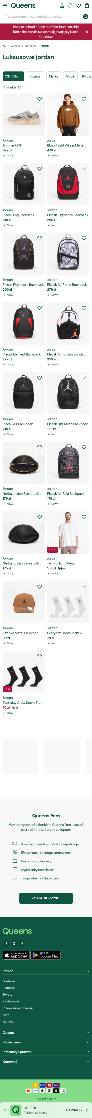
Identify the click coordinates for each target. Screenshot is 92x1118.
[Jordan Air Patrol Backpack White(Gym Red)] (68, 254)
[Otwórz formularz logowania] (62, 5)
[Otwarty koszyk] (86, 5)
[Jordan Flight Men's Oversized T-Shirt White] (68, 532)
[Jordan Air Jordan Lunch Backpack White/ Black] (68, 323)
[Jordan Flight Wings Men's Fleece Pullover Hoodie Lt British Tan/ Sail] (68, 114)
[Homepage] (46, 931)
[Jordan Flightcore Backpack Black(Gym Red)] (68, 184)
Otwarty (74, 1110)
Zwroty (7, 994)
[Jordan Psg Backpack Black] (24, 184)
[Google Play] (45, 955)
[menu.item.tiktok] (22, 943)
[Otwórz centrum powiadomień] (70, 5)
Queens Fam (61, 825)
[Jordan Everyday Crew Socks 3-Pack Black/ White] (24, 672)
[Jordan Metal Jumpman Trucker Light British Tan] (24, 602)
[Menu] (5, 5)
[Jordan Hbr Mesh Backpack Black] (68, 393)
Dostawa (9, 981)
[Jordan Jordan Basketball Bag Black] (24, 532)
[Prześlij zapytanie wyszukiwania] (85, 16)
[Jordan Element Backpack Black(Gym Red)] (24, 323)
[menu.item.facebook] (6, 943)
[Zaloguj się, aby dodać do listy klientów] (39, 98)
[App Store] (16, 955)
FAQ (6, 1015)
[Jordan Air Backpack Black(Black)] (24, 393)
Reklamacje (11, 1001)
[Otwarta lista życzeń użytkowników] (78, 5)
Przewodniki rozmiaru (18, 1008)
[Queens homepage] (23, 5)
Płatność (9, 988)
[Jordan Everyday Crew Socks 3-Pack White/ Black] (68, 602)
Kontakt (8, 1021)
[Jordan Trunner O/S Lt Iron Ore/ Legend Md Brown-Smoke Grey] (24, 114)
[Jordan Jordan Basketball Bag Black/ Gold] (24, 463)
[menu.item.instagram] (14, 943)
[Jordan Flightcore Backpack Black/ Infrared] (24, 254)
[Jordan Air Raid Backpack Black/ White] (68, 463)
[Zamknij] (87, 32)
